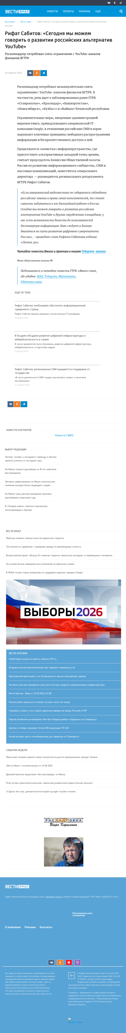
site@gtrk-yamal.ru (54, 897)
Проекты (68, 11)
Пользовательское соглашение (82, 914)
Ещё (98, 11)
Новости (52, 11)
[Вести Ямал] (18, 12)
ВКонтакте (67, 276)
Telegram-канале (94, 251)
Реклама (84, 11)
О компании (13, 927)
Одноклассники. (31, 282)
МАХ (40, 276)
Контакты (46, 927)
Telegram (50, 276)
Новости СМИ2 (64, 435)
